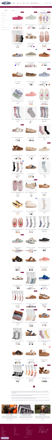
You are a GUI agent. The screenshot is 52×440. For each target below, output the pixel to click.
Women (18, 3)
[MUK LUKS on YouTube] (42, 431)
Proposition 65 (3, 434)
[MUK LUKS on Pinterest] (44, 431)
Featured (23, 3)
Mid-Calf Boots (34, 394)
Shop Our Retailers (4, 431)
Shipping (3, 432)
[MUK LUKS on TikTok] (45, 431)
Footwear (19, 394)
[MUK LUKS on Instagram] (39, 431)
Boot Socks (39, 397)
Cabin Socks (21, 398)
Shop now (42, 420)
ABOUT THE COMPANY (26, 419)
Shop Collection (9, 420)
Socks (23, 397)
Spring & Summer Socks (32, 398)
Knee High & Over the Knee (45, 397)
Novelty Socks (13, 398)
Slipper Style (4, 13)
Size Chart (15, 430)
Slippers (47, 391)
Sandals (31, 395)
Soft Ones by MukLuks (29, 434)
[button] (6, 10)
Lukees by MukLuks (28, 431)
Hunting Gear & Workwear (34, 3)
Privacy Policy (3, 433)
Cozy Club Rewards (4, 435)
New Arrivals (13, 3)
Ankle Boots (29, 394)
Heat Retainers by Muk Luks (29, 430)
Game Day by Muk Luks (29, 433)
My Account (15, 433)
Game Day (27, 3)
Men (20, 3)
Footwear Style (4, 15)
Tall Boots (37, 394)
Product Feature (4, 20)
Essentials (12, 395)
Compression (28, 397)
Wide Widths (17, 395)
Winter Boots (42, 394)
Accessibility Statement (17, 434)
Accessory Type (4, 27)
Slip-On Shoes (24, 394)
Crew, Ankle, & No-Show (34, 397)
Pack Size (3, 22)
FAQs (14, 432)
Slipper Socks (18, 398)
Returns (15, 431)
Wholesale (3, 430)
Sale (39, 3)
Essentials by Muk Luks (29, 432)
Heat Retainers (26, 398)
